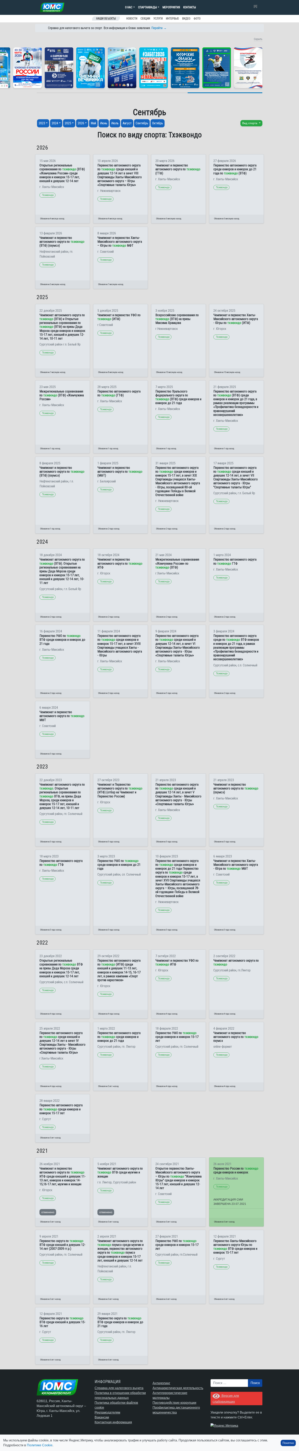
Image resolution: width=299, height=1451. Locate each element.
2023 (42, 123)
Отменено (47, 1212)
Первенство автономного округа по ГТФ (234, 561)
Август (127, 123)
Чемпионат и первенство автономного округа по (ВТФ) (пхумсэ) (61, 241)
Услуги (158, 18)
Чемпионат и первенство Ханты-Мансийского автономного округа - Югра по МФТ (235, 864)
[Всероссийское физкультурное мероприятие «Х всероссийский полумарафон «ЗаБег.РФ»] (153, 67)
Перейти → (159, 28)
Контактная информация (113, 1422)
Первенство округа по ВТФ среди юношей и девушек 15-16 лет (62, 1322)
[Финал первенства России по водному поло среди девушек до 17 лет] (122, 67)
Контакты (189, 7)
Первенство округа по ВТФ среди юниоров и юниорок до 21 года (120, 1322)
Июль (115, 123)
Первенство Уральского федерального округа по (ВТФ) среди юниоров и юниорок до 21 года (178, 397)
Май (93, 123)
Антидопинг (161, 1383)
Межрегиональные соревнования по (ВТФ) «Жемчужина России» (61, 395)
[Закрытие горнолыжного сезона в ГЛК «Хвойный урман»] (90, 67)
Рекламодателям (107, 1412)
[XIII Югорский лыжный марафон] (59, 67)
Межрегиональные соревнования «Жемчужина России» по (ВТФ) (177, 563)
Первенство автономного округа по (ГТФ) (119, 393)
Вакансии (102, 1417)
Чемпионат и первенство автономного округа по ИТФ (119, 563)
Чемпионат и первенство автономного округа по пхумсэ (235, 1037)
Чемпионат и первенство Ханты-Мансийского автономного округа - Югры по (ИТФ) (235, 319)
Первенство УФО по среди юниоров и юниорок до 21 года (119, 864)
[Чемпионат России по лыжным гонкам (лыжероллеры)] (216, 67)
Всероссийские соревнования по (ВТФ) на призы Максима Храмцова (177, 319)
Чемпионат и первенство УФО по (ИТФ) (119, 317)
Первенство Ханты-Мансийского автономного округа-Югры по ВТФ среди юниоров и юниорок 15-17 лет (235, 1247)
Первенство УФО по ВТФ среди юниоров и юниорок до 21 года (62, 639)
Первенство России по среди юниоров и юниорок (235, 1170)
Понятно (288, 1442)
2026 (81, 123)
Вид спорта (250, 123)
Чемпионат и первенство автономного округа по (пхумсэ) (235, 788)
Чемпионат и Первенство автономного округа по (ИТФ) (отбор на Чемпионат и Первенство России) (119, 790)
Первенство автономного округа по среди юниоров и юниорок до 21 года (119, 1037)
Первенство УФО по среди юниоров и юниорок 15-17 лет (177, 1037)
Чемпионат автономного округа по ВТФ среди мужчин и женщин (120, 1172)
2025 (68, 123)
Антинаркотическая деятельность (178, 1388)
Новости (131, 18)
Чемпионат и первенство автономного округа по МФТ (61, 716)
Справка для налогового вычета (119, 1388)
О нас (128, 7)
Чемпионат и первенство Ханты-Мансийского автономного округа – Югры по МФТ (119, 241)
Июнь (103, 123)
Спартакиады (147, 7)
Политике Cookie (39, 1445)
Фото (197, 18)
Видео (186, 18)
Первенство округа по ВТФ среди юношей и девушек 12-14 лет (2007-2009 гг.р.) (62, 1245)
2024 (55, 123)
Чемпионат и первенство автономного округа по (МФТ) (119, 471)
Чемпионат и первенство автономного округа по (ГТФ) (177, 169)
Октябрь (157, 123)
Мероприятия (171, 7)
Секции (145, 18)
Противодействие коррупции (174, 1402)
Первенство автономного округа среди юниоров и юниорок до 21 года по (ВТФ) (234, 169)
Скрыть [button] (258, 38)
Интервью (172, 18)
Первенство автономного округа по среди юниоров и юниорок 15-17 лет (61, 1109)
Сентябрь (142, 123)
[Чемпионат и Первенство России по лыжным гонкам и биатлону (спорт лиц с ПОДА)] (27, 67)
